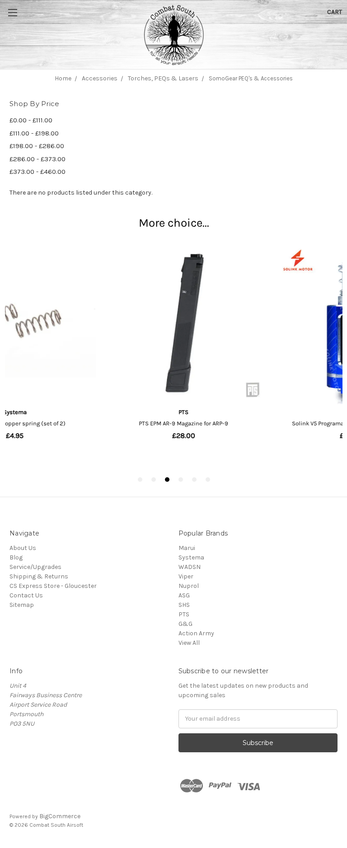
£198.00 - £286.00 (36, 146)
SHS (184, 605)
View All (189, 643)
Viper (185, 576)
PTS (183, 614)
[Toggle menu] (22, 22)
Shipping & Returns (38, 576)
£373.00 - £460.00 (37, 172)
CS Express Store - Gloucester (53, 586)
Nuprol (188, 586)
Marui (186, 548)
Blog (16, 557)
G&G (185, 624)
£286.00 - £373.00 (37, 159)
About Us (22, 548)
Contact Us (26, 595)
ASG (184, 595)
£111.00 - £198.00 (34, 133)
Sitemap (21, 605)
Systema (191, 557)
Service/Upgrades (35, 567)
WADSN (189, 567)
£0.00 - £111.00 (30, 120)
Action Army (196, 633)
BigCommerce (59, 816)
